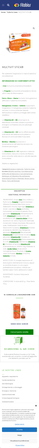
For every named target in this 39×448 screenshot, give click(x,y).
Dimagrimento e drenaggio (12, 387)
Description (19, 191)
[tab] (19, 191)
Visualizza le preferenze (19, 441)
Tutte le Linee (12, 12)
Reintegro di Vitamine (10, 176)
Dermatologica (7, 384)
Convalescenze (27, 171)
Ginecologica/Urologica (10, 398)
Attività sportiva (14, 171)
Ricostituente (24, 176)
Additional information (19, 195)
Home (3, 12)
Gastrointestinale (8, 394)
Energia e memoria (16, 169)
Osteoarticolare (8, 402)
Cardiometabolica (8, 380)
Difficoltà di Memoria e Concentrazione (17, 174)
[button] (36, 406)
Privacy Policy (20, 445)
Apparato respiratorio (10, 376)
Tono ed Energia (13, 181)
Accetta (19, 430)
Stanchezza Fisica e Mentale (13, 178)
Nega (19, 435)
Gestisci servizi (19, 424)
